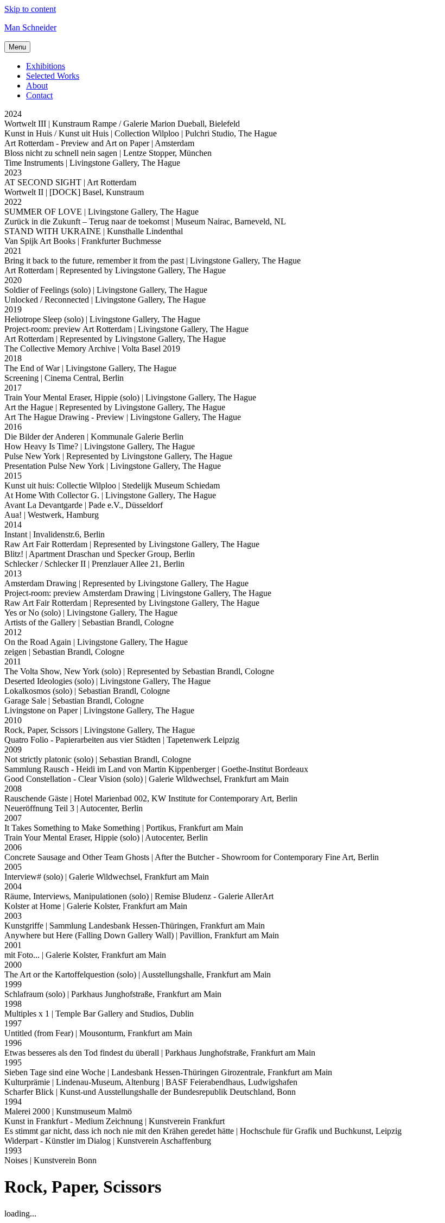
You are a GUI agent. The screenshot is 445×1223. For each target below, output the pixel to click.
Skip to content (30, 9)
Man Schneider (30, 27)
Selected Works (52, 75)
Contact (39, 95)
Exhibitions (45, 66)
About (37, 85)
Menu (17, 47)
